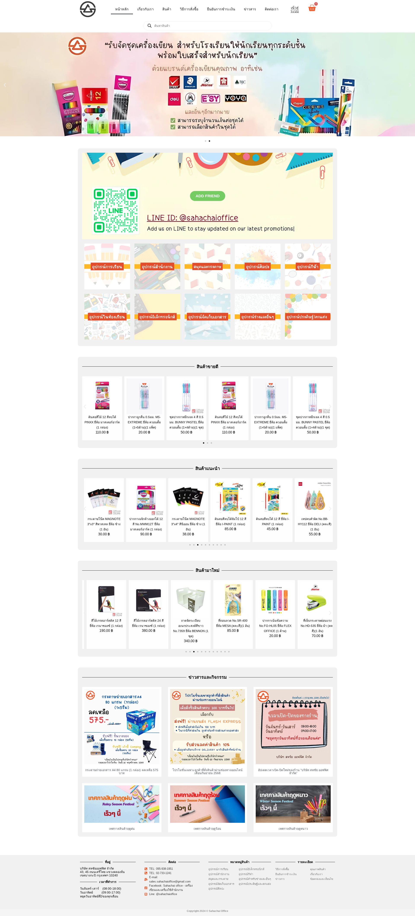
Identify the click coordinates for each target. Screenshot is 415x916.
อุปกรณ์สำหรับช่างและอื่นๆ (255, 879)
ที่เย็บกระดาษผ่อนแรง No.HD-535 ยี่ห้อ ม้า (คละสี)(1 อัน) (313, 626)
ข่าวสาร (250, 9)
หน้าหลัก (122, 9)
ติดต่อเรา (271, 9)
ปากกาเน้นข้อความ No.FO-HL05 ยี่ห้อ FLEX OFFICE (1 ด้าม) (271, 626)
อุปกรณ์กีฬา (246, 874)
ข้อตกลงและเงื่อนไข (322, 879)
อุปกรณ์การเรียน (218, 869)
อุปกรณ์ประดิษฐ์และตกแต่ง (255, 884)
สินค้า (166, 9)
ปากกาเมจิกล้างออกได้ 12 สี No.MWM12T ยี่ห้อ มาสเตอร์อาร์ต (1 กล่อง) (144, 524)
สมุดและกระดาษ (218, 879)
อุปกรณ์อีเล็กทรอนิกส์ (251, 869)
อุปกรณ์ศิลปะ (216, 888)
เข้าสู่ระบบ (294, 9)
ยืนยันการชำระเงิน (221, 9)
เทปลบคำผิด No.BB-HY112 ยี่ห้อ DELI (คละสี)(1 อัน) (313, 524)
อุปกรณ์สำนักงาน (218, 874)
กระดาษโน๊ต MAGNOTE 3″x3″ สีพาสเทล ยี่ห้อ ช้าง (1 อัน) (102, 524)
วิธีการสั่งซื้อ (189, 9)
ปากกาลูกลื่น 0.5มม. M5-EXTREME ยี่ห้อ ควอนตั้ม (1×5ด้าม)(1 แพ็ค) (144, 422)
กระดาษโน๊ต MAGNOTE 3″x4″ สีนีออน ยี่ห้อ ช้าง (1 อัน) (186, 524)
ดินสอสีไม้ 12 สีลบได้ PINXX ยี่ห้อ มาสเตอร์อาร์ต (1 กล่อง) (102, 422)
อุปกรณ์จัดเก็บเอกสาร (221, 884)
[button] (5, 85)
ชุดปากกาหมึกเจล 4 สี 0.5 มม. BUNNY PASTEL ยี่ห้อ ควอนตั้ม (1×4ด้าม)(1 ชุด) (186, 422)
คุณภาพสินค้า (318, 869)
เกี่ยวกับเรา (145, 9)
